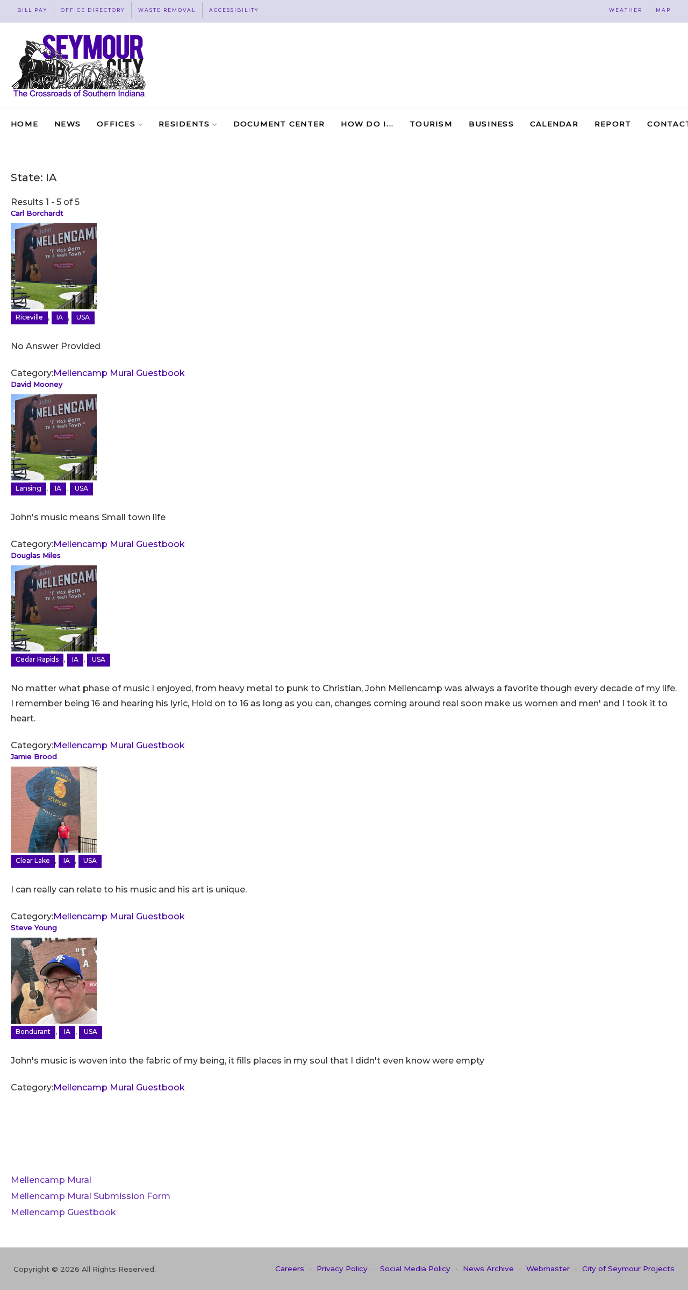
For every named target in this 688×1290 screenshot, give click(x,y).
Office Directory (93, 10)
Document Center (279, 123)
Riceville (29, 317)
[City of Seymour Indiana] (80, 65)
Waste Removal (167, 10)
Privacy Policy (342, 1268)
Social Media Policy (415, 1268)
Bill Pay (32, 10)
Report (613, 123)
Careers (289, 1268)
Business (491, 123)
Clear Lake (33, 860)
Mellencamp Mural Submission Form (90, 1196)
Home (24, 123)
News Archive (488, 1268)
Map (663, 10)
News (67, 123)
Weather (625, 10)
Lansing (28, 488)
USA (83, 317)
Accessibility (234, 10)
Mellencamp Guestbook (63, 1212)
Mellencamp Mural (51, 1180)
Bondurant (33, 1031)
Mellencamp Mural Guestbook (119, 373)
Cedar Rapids (37, 659)
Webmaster (548, 1268)
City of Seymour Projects (628, 1268)
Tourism (431, 123)
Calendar (554, 123)
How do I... (367, 123)
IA (59, 317)
